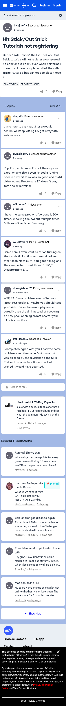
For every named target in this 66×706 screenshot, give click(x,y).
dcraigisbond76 (22, 288)
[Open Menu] (60, 15)
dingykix (18, 116)
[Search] (34, 5)
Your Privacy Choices (33, 700)
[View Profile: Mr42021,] (9, 455)
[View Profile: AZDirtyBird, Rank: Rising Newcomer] (7, 244)
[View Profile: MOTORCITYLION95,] (9, 520)
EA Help (9, 646)
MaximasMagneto (25, 504)
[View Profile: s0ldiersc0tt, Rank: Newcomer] (7, 206)
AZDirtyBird (20, 242)
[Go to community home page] (15, 5)
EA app (39, 639)
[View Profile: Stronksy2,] (9, 551)
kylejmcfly (20, 25)
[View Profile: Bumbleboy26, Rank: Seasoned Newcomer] (7, 156)
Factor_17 (20, 600)
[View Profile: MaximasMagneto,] (9, 486)
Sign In (57, 5)
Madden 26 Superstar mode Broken (29, 485)
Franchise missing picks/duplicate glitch (37, 550)
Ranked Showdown (27, 453)
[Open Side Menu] (5, 5)
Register (44, 5)
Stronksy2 (20, 569)
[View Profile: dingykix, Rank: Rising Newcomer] (7, 118)
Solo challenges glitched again (35, 518)
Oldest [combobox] (55, 106)
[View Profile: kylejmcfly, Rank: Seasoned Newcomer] (7, 27)
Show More (35, 613)
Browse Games (15, 639)
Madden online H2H (27, 583)
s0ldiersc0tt (21, 204)
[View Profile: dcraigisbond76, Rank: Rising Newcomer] (7, 290)
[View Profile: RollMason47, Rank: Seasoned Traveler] (7, 341)
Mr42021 (20, 470)
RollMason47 (20, 339)
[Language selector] (25, 5)
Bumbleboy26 (21, 153)
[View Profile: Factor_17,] (9, 585)
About (27, 646)
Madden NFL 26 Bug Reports (21, 15)
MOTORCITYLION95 (26, 535)
